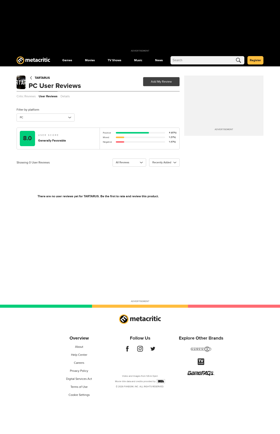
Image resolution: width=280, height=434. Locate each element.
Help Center (79, 355)
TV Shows (114, 60)
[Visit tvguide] (201, 364)
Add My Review (161, 82)
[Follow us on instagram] (140, 351)
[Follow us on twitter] (153, 351)
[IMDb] (161, 381)
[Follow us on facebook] (127, 351)
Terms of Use (79, 387)
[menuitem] (67, 60)
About (79, 347)
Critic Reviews (26, 96)
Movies (90, 60)
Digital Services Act (79, 379)
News (159, 60)
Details (65, 96)
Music (138, 60)
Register (255, 60)
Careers (79, 363)
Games (67, 60)
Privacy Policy (79, 371)
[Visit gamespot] (201, 351)
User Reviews (48, 96)
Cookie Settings (79, 395)
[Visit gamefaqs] (201, 375)
